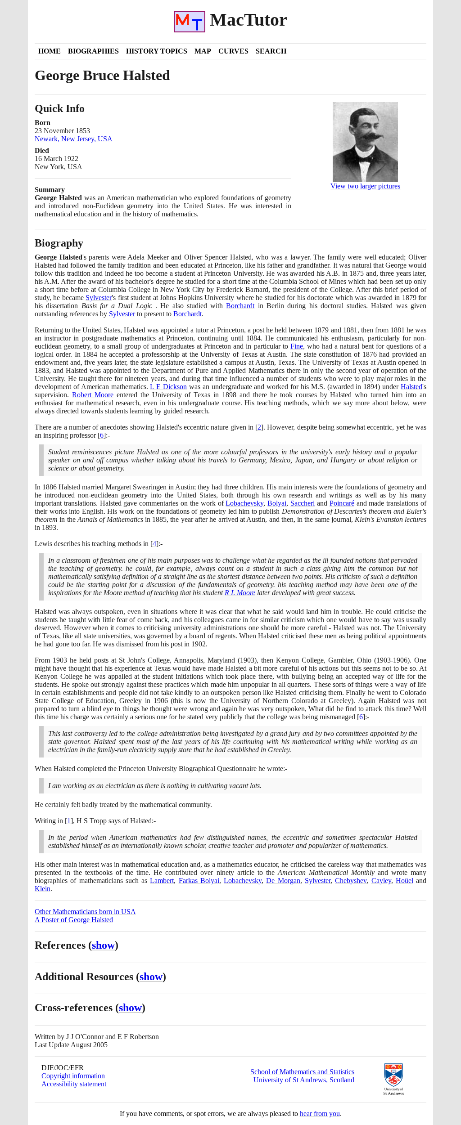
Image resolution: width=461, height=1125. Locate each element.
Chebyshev (350, 880)
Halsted (411, 386)
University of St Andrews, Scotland (303, 1080)
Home (49, 51)
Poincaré (342, 503)
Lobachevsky (244, 503)
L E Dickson (168, 386)
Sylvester (99, 297)
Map (202, 51)
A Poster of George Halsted (74, 919)
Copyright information (73, 1076)
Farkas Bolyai (199, 880)
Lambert (162, 880)
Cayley (381, 880)
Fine (296, 346)
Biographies (93, 51)
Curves (233, 51)
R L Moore (240, 592)
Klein (42, 888)
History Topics (156, 51)
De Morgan (283, 880)
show (103, 945)
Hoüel (404, 880)
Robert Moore (92, 395)
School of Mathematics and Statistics (302, 1072)
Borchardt (240, 305)
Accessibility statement (73, 1084)
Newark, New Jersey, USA (74, 139)
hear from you (320, 1113)
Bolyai (276, 503)
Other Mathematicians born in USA (85, 911)
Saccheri (302, 503)
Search (271, 51)
